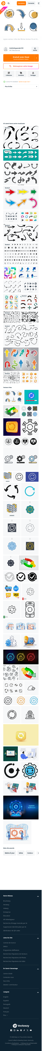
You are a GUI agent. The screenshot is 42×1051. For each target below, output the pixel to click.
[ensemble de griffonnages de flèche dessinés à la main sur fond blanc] (20, 136)
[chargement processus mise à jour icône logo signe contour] (11, 983)
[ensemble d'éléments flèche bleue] (13, 299)
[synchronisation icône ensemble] (10, 939)
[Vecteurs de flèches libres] (20, 197)
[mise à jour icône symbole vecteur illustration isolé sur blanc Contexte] (11, 659)
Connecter (31, 3)
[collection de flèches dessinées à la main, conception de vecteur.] (20, 392)
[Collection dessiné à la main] (12, 313)
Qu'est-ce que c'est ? (24, 82)
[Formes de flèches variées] (20, 172)
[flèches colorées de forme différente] (12, 229)
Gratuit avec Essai (21, 58)
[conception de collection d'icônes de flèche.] (11, 215)
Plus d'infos (8, 85)
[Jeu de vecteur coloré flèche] (12, 346)
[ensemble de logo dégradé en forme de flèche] (28, 329)
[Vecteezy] (3, 3)
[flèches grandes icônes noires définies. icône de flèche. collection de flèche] (12, 361)
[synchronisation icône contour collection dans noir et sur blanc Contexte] (11, 965)
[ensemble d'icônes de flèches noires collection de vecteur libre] (20, 266)
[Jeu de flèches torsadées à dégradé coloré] (10, 285)
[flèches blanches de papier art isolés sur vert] (20, 154)
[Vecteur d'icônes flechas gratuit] (20, 416)
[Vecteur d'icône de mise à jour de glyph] (13, 924)
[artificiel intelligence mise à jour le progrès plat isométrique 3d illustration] (11, 846)
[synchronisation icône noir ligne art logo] (11, 604)
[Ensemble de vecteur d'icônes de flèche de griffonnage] (11, 374)
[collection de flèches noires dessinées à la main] (11, 434)
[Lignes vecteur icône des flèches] (13, 466)
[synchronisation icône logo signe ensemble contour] (16, 590)
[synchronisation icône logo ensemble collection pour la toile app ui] (20, 951)
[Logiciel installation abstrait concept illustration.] (13, 1038)
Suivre (35, 50)
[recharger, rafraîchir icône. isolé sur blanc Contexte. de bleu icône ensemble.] (11, 622)
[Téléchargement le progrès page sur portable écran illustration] (10, 1023)
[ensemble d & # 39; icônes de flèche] (12, 447)
